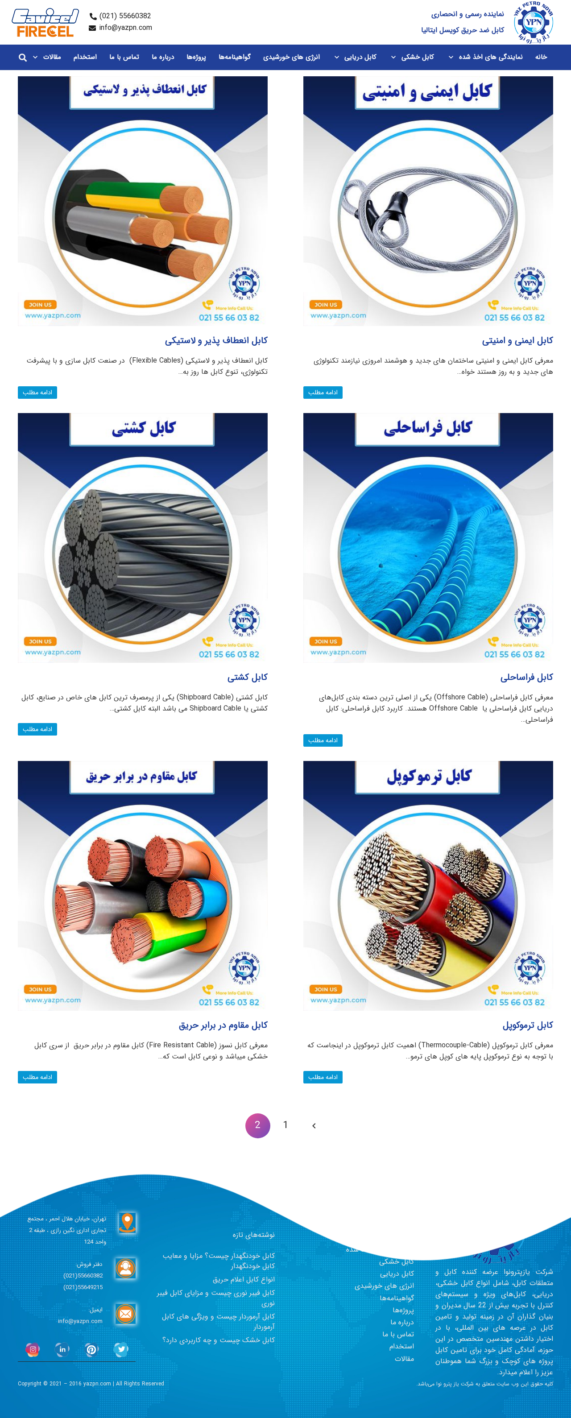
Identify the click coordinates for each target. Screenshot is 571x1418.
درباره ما (402, 1322)
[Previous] (313, 1125)
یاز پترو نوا (447, 1384)
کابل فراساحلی (527, 677)
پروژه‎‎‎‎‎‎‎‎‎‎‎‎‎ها (403, 1310)
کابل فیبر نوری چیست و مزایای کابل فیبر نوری (216, 1297)
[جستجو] (23, 57)
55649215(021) (83, 1287)
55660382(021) (83, 1276)
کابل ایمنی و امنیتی (517, 340)
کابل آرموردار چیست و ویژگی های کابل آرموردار (218, 1321)
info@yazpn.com (80, 1321)
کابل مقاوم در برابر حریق (223, 1025)
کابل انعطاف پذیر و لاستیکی (216, 340)
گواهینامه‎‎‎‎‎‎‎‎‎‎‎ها (397, 1298)
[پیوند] (533, 22)
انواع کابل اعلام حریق (244, 1279)
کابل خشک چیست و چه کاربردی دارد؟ (218, 1340)
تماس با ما (398, 1334)
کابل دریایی (397, 1273)
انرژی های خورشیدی (384, 1285)
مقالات (404, 1358)
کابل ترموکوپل (528, 1025)
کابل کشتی (248, 677)
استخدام (401, 1346)
